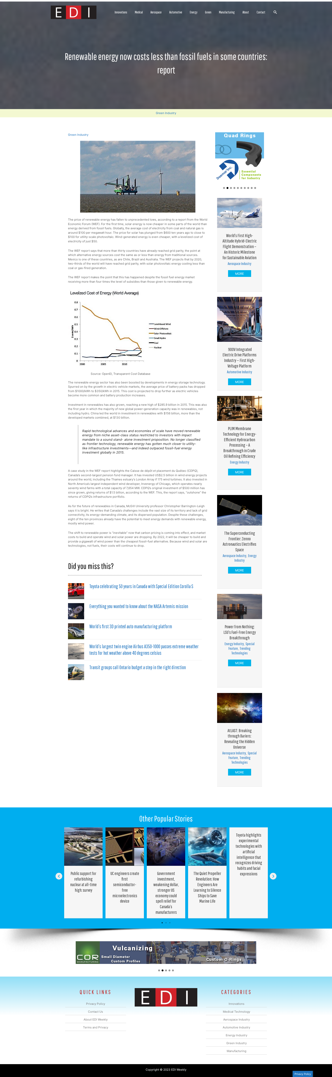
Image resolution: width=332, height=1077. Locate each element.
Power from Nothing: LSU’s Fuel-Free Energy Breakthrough (239, 632)
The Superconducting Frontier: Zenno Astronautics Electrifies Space (239, 541)
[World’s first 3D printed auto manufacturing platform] (76, 631)
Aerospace (156, 12)
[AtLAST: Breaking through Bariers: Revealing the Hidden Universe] (239, 707)
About (245, 12)
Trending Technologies (241, 650)
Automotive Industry (239, 372)
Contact (261, 12)
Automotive (175, 12)
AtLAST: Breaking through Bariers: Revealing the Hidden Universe (239, 739)
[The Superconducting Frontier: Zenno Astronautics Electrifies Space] (239, 510)
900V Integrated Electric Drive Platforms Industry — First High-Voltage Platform (239, 357)
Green (208, 12)
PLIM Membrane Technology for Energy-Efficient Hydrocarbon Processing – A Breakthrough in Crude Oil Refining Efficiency (239, 442)
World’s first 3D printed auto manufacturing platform (130, 626)
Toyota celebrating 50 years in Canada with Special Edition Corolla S (141, 586)
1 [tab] (162, 923)
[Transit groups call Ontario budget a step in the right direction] (76, 672)
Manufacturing (227, 12)
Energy (193, 12)
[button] (275, 12)
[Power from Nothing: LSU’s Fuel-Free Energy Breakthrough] (239, 606)
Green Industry (166, 113)
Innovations (121, 12)
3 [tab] (170, 923)
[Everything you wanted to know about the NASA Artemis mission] (76, 611)
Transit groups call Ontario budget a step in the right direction (137, 667)
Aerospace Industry (239, 263)
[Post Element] (83, 872)
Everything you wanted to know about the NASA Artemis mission (138, 606)
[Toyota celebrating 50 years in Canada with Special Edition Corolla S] (76, 591)
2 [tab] (166, 923)
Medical (139, 12)
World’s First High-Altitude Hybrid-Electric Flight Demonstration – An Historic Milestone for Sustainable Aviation (239, 246)
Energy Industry (239, 462)
